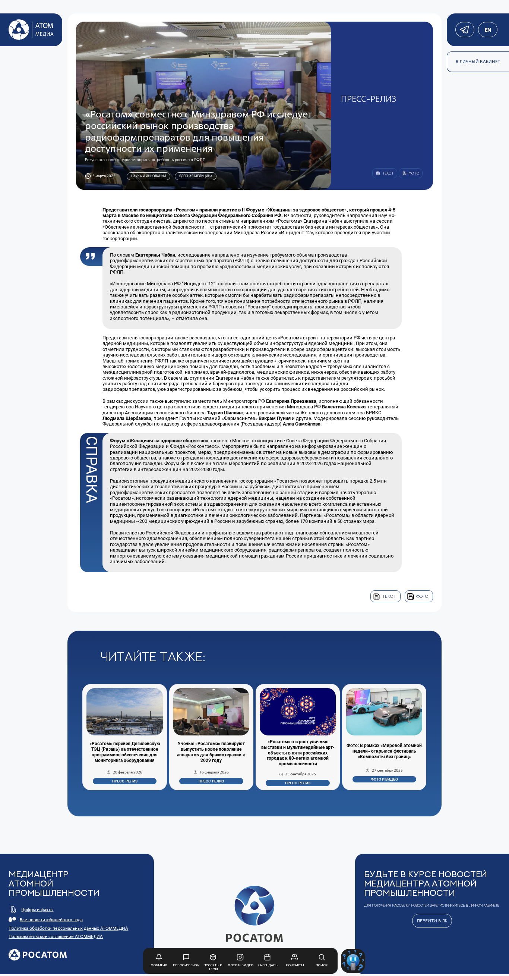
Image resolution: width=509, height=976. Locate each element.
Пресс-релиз (124, 781)
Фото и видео (384, 779)
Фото (422, 596)
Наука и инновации (148, 176)
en (487, 29)
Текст (389, 596)
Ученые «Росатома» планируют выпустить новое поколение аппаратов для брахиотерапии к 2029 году (211, 752)
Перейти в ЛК (432, 921)
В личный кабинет (478, 62)
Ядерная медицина (195, 176)
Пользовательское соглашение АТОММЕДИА (56, 936)
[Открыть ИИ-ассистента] (353, 961)
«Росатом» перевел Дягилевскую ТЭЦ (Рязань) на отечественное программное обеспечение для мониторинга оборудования (124, 752)
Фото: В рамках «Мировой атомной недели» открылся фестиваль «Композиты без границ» (384, 751)
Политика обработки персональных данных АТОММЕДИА (68, 928)
